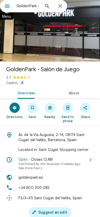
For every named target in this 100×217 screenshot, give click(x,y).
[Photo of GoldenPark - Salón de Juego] (50, 31)
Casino (12, 82)
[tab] (25, 92)
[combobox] (28, 6)
